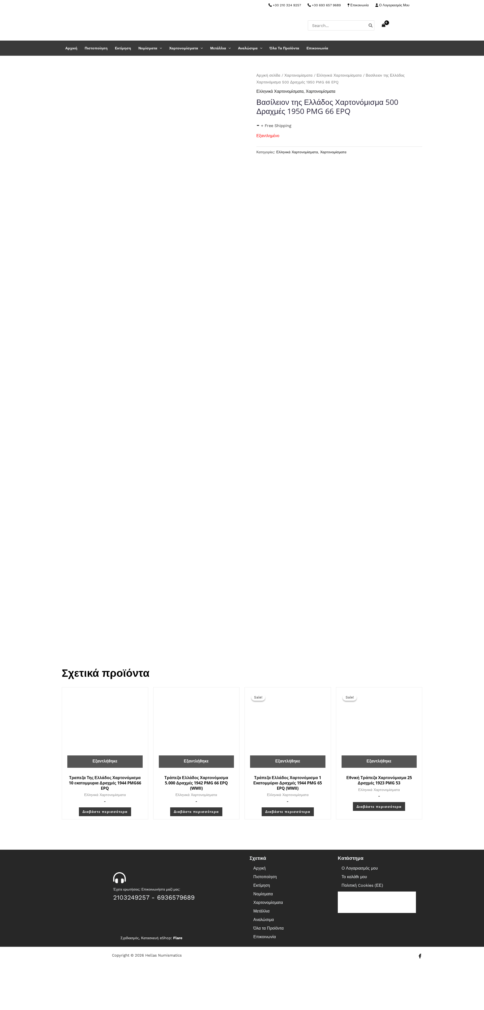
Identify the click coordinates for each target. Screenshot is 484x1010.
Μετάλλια (218, 48)
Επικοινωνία (359, 5)
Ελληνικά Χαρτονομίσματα (339, 75)
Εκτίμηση (123, 48)
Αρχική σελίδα (268, 75)
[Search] (371, 25)
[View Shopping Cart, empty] (383, 25)
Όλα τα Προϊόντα (284, 48)
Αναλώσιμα (248, 48)
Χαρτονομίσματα (183, 48)
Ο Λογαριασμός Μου (393, 5)
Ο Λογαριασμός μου (360, 868)
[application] (159, 48)
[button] (289, 894)
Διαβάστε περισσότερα (105, 812)
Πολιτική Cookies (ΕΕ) (362, 885)
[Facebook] (420, 5)
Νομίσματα (147, 48)
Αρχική (71, 48)
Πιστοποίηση (96, 48)
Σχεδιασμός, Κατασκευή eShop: (151, 938)
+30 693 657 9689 (326, 5)
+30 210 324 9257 (286, 5)
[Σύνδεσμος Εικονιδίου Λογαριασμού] (420, 25)
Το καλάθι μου (354, 876)
